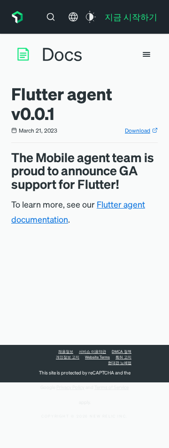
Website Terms (97, 357)
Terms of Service (111, 387)
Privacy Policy (70, 387)
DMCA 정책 (121, 351)
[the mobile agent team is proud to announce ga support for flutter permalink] (123, 184)
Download (137, 130)
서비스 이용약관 (92, 351)
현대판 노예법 (119, 362)
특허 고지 (123, 357)
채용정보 (65, 351)
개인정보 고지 (67, 357)
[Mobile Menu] (146, 54)
